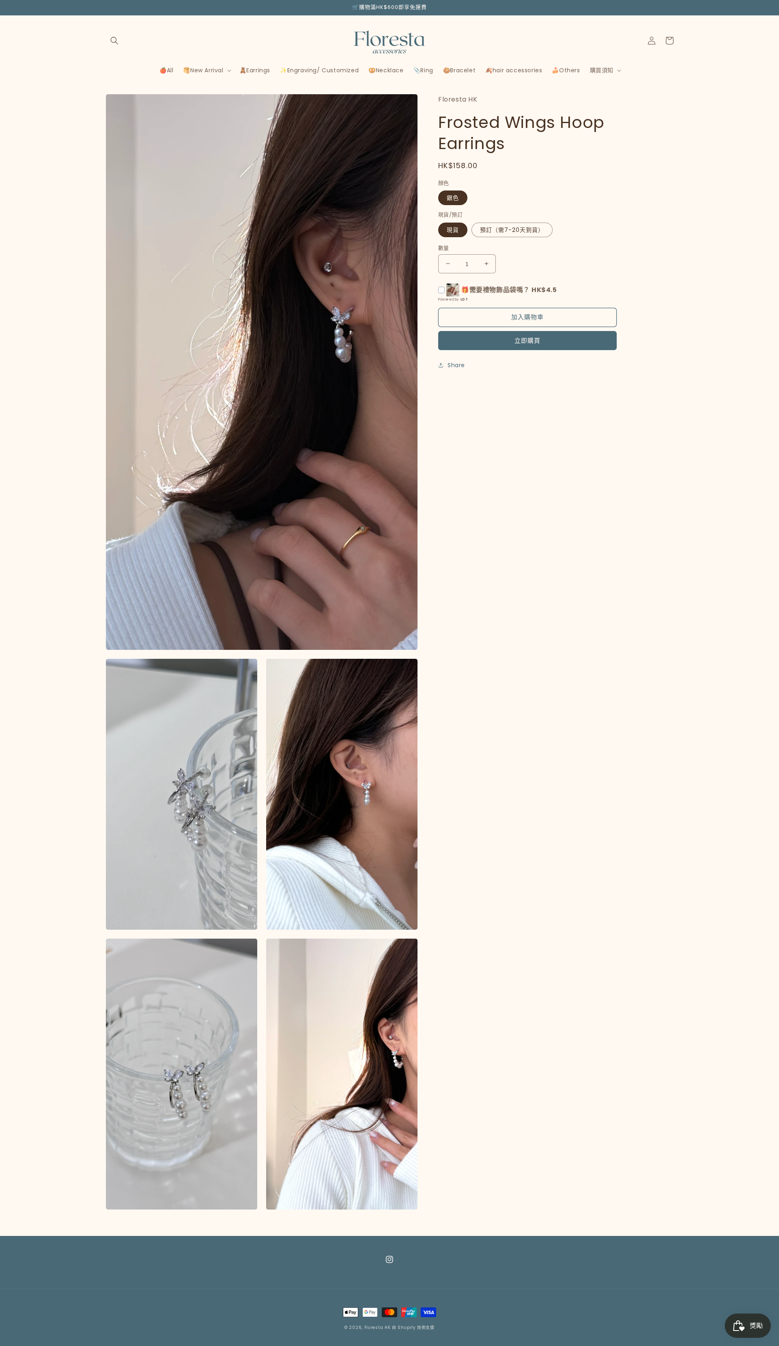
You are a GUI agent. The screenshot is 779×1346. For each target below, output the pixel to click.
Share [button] (456, 365)
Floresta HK (377, 1327)
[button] (114, 41)
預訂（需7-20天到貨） (512, 229)
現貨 (453, 229)
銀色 (453, 198)
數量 (443, 247)
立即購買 (527, 340)
